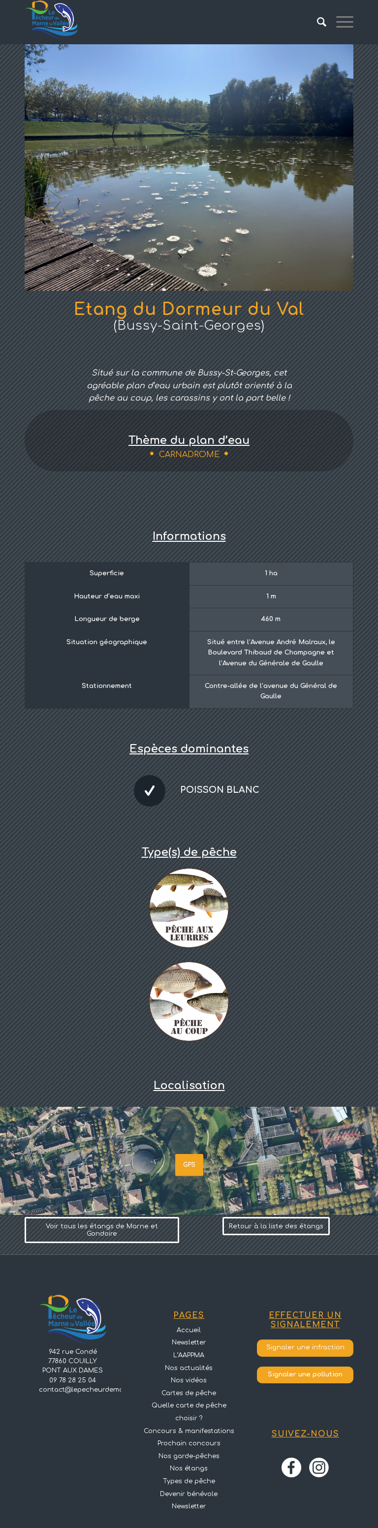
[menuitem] (316, 22)
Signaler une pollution (305, 1374)
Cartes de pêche (188, 1393)
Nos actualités (189, 1368)
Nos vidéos (189, 1380)
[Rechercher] (316, 22)
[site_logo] (51, 22)
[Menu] (339, 22)
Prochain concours (189, 1443)
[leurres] (189, 907)
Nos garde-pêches (189, 1456)
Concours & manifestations (189, 1431)
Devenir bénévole (189, 1494)
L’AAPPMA (188, 1355)
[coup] (189, 1001)
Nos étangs (189, 1468)
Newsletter (189, 1342)
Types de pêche (189, 1481)
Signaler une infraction (305, 1347)
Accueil (189, 1330)
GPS (189, 1164)
